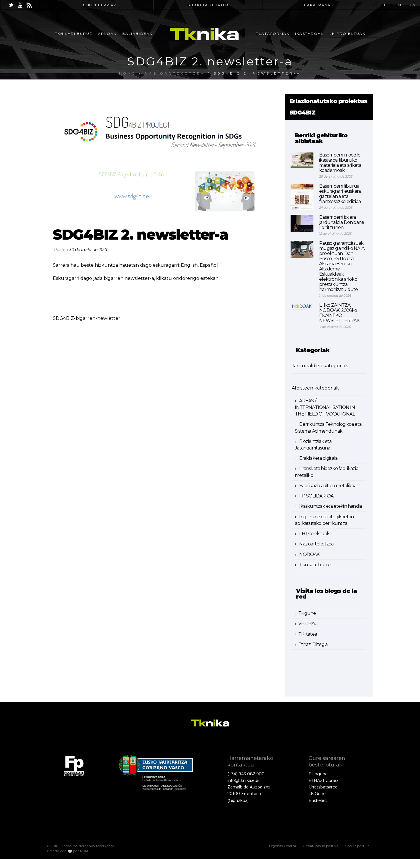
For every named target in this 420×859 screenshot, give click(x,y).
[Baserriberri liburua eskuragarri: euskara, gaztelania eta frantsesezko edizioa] (302, 197)
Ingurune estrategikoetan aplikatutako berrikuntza (324, 520)
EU (384, 5)
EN (398, 5)
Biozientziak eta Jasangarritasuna (313, 445)
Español (209, 265)
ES (412, 5)
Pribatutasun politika (320, 846)
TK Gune (317, 793)
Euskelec (318, 800)
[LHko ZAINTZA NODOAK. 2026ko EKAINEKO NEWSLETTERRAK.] (302, 307)
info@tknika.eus (243, 780)
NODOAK (308, 554)
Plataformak (272, 33)
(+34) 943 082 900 (246, 773)
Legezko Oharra (282, 846)
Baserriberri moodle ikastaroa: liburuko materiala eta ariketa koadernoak (340, 162)
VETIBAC (307, 623)
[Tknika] (204, 33)
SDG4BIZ (302, 112)
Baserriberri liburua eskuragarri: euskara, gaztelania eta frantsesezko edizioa (340, 194)
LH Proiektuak (347, 33)
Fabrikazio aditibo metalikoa (327, 485)
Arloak (107, 33)
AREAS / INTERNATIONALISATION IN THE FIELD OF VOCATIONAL (325, 407)
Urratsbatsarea (323, 787)
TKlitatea (307, 634)
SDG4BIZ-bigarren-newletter (86, 318)
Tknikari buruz (73, 33)
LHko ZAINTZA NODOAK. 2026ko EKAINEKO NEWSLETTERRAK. (339, 313)
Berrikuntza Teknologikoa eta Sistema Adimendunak (328, 427)
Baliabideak (137, 33)
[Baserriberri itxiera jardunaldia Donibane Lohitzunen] (302, 223)
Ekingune (318, 773)
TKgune (307, 613)
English (189, 265)
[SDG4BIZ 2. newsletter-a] (166, 157)
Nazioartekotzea (315, 544)
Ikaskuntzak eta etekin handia (330, 506)
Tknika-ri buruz (314, 564)
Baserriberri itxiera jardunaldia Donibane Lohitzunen (341, 222)
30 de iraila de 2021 (88, 249)
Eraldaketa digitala (317, 458)
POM (84, 851)
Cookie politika (357, 846)
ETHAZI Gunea (324, 780)
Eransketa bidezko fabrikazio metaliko (326, 472)
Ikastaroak (309, 33)
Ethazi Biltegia (312, 644)
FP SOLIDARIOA (315, 496)
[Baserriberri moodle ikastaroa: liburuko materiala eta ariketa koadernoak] (302, 160)
